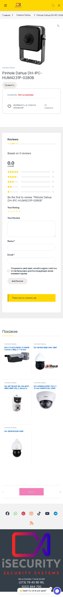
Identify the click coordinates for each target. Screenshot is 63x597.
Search (53, 5)
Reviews (12, 139)
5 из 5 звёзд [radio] (19, 211)
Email (11, 254)
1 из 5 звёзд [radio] (8, 211)
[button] (58, 25)
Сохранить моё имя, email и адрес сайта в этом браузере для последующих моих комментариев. (34, 271)
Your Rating (13, 207)
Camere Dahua (23, 15)
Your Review (13, 218)
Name (11, 241)
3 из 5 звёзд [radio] (14, 211)
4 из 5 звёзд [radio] (17, 211)
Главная (6, 15)
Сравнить (48, 108)
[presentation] (60, 492)
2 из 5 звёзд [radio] (11, 211)
